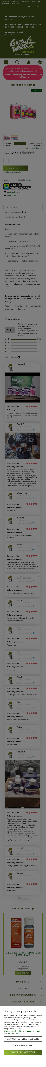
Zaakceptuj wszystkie (23, 1052)
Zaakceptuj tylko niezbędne (23, 1039)
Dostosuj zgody (23, 1045)
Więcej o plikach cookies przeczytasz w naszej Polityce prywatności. (21, 1032)
